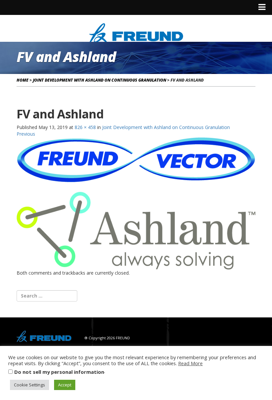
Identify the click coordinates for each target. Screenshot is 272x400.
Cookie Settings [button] (29, 385)
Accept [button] (64, 385)
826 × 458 (85, 127)
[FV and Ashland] (136, 203)
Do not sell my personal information (59, 372)
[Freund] (136, 32)
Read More (190, 363)
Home (23, 80)
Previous (26, 134)
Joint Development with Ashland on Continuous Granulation (99, 80)
